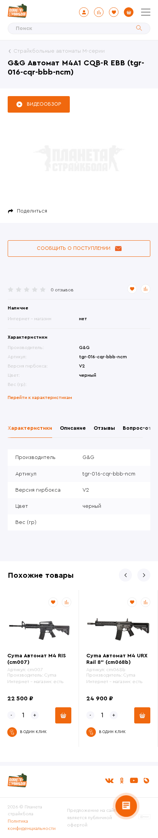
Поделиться (32, 211)
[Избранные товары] (113, 12)
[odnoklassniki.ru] (121, 780)
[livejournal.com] (146, 780)
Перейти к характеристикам (40, 397)
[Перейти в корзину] (128, 12)
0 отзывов (62, 290)
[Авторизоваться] (84, 12)
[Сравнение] (99, 12)
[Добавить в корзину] (63, 715)
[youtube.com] (134, 780)
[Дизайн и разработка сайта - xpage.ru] (144, 817)
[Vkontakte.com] (109, 780)
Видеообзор (44, 103)
